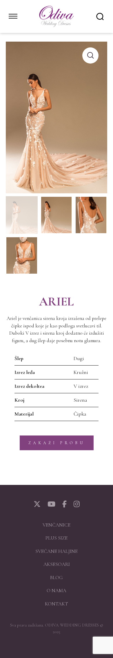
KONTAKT (56, 604)
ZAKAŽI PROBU (56, 442)
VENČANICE (56, 525)
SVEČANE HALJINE (56, 551)
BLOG (56, 577)
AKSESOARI (56, 564)
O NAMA (56, 590)
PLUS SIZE (56, 538)
